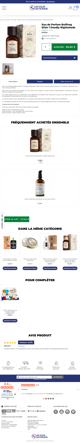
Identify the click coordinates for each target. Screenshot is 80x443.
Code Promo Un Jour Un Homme (37, 424)
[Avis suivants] (78, 389)
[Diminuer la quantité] (50, 48)
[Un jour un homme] (40, 436)
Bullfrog (44, 32)
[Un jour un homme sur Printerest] (73, 412)
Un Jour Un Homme (7, 422)
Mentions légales (32, 427)
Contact (3, 420)
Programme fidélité (33, 423)
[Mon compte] (70, 7)
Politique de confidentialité (9, 424)
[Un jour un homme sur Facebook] (55, 412)
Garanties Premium (33, 422)
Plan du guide (5, 423)
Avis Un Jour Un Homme (8, 426)
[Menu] (4, 8)
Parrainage (31, 426)
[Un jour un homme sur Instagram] (67, 412)
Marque (40, 81)
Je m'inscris (58, 377)
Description (13, 81)
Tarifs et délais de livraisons (35, 420)
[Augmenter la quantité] (50, 45)
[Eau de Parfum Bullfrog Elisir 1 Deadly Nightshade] (20, 41)
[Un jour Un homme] (39, 7)
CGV (29, 429)
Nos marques (5, 427)
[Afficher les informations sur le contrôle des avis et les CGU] (15, 394)
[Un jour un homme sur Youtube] (61, 412)
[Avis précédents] (18, 389)
